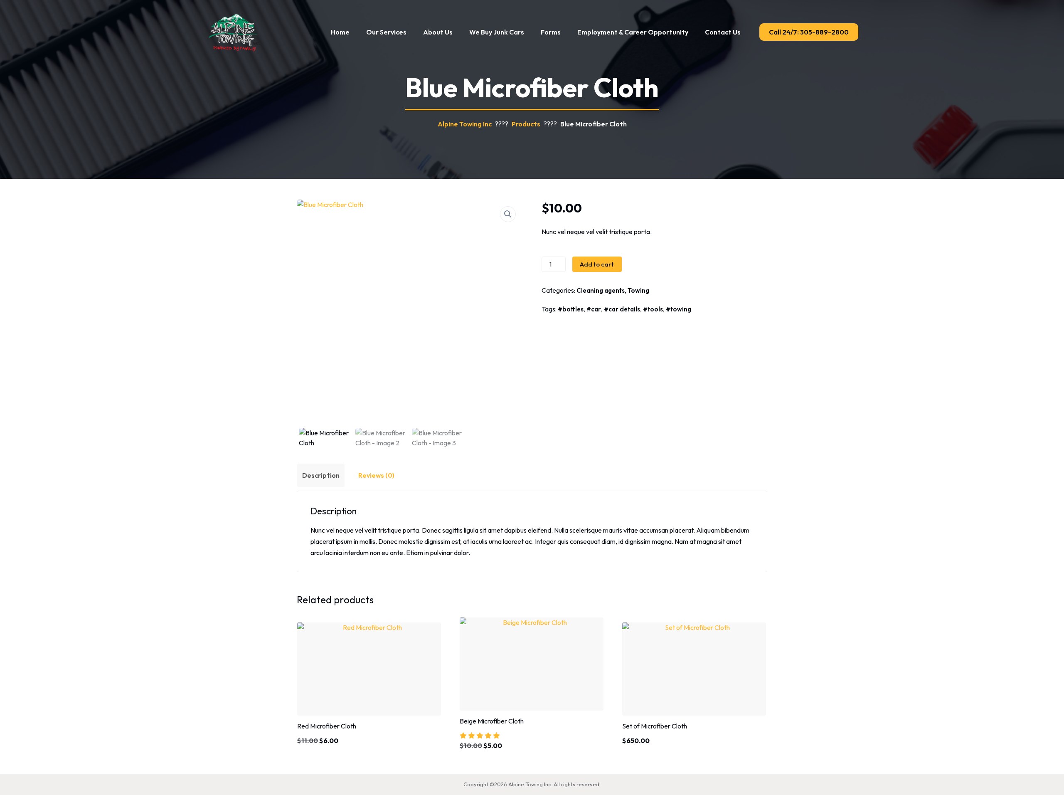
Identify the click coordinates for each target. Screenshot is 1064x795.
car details (624, 309)
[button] (508, 214)
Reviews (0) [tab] (376, 475)
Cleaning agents (600, 290)
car (596, 309)
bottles (573, 309)
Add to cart (597, 264)
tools (655, 309)
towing (680, 309)
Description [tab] (321, 475)
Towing (638, 290)
